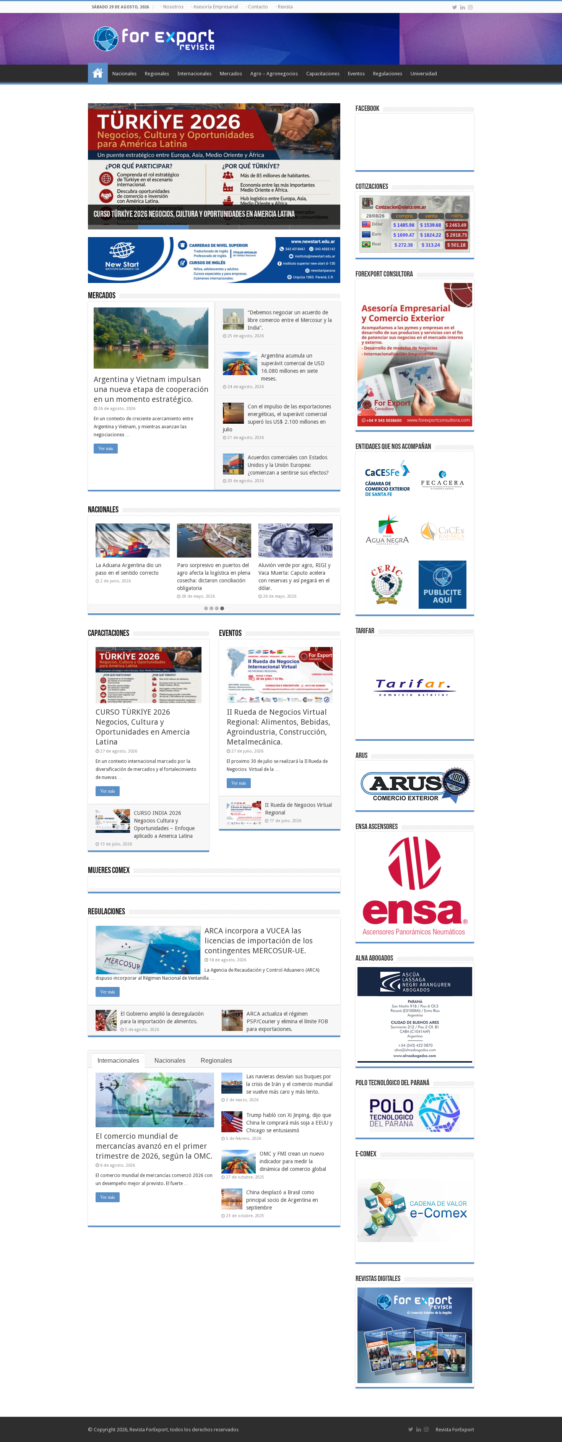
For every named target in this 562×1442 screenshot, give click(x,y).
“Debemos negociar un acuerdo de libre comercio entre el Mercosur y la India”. (290, 320)
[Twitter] (455, 7)
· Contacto (257, 7)
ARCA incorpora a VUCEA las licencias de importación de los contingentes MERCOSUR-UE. (259, 940)
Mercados (231, 73)
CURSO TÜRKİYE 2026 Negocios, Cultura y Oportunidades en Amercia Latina (194, 214)
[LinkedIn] (463, 7)
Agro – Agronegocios (274, 73)
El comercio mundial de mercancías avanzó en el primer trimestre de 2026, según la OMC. (154, 1146)
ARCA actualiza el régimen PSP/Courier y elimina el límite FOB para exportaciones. (287, 1021)
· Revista (284, 7)
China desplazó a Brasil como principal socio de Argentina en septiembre (282, 1200)
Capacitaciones (322, 73)
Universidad (424, 73)
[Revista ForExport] (154, 37)
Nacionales (124, 73)
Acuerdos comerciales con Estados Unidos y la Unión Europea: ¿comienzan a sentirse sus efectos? (288, 465)
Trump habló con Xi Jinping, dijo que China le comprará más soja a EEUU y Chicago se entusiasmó (289, 1122)
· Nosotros (172, 7)
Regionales (157, 73)
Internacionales (194, 73)
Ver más (105, 448)
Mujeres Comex (109, 871)
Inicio (98, 73)
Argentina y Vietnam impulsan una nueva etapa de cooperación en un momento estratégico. (151, 389)
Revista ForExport (455, 1429)
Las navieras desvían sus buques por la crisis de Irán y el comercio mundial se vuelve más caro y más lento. (289, 1084)
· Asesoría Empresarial (214, 7)
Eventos (356, 73)
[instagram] (470, 7)
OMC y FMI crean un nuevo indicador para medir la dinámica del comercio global (293, 1161)
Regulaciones (387, 73)
